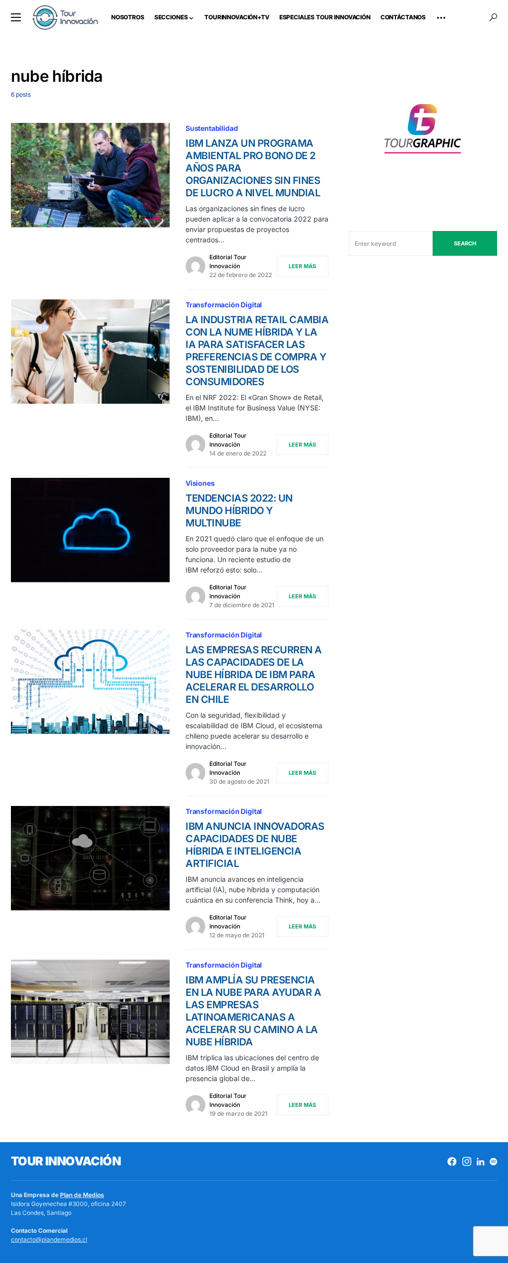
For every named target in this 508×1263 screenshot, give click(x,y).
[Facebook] (451, 1161)
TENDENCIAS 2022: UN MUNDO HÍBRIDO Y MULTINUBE (239, 510)
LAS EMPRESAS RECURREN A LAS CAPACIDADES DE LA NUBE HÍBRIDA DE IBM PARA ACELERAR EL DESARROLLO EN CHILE (254, 674)
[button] (16, 17)
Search (465, 243)
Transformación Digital (224, 304)
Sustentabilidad (212, 128)
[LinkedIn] (480, 1161)
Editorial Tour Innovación (228, 261)
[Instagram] (466, 1161)
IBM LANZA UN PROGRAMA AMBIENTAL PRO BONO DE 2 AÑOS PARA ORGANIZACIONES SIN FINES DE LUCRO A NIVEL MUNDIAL (253, 168)
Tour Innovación (66, 1161)
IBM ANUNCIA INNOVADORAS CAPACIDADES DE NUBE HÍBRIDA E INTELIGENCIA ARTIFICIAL (255, 844)
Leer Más (302, 266)
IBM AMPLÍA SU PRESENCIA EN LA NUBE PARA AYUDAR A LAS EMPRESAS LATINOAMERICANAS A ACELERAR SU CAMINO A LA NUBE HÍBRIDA (253, 1011)
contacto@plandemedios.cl (49, 1239)
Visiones (200, 483)
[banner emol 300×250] (422, 131)
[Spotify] (493, 1161)
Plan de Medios (82, 1195)
